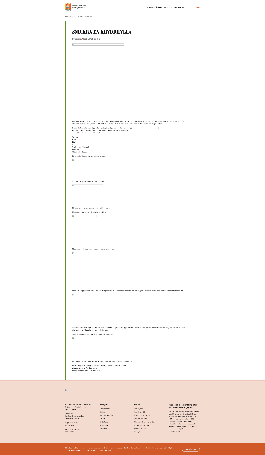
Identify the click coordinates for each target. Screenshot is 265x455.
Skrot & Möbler (89, 39)
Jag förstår (190, 449)
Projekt (72, 16)
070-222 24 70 (70, 414)
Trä (98, 39)
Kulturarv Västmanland (142, 415)
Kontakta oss (179, 7)
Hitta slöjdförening (154, 7)
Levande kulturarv (140, 419)
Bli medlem (168, 7)
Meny (198, 7)
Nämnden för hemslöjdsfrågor (144, 422)
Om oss (102, 419)
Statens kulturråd (140, 429)
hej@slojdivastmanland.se (74, 416)
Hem (67, 16)
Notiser (102, 412)
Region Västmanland (141, 425)
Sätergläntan (139, 432)
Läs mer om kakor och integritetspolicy (97, 450)
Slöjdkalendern (105, 409)
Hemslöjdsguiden (140, 412)
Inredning (76, 39)
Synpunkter (103, 429)
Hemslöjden (138, 409)
